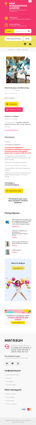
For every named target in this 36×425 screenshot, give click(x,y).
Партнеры (9, 381)
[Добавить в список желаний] (18, 93)
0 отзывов (16, 90)
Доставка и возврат (13, 374)
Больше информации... (12, 130)
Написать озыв (14, 191)
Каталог (9, 378)
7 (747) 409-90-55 (21, 348)
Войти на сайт (11, 394)
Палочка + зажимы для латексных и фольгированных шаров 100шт (20, 233)
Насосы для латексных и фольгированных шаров (20, 242)
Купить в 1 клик (14, 109)
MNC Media (20, 422)
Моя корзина (10, 400)
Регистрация (10, 397)
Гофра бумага (16, 250)
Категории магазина (13, 38)
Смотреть (17, 268)
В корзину (12, 104)
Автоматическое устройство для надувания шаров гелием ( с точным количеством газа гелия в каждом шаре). (21, 222)
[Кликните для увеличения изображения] (18, 70)
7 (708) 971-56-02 (20, 347)
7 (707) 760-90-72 (20, 350)
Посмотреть (17, 322)
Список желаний (11, 404)
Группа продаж (11, 384)
